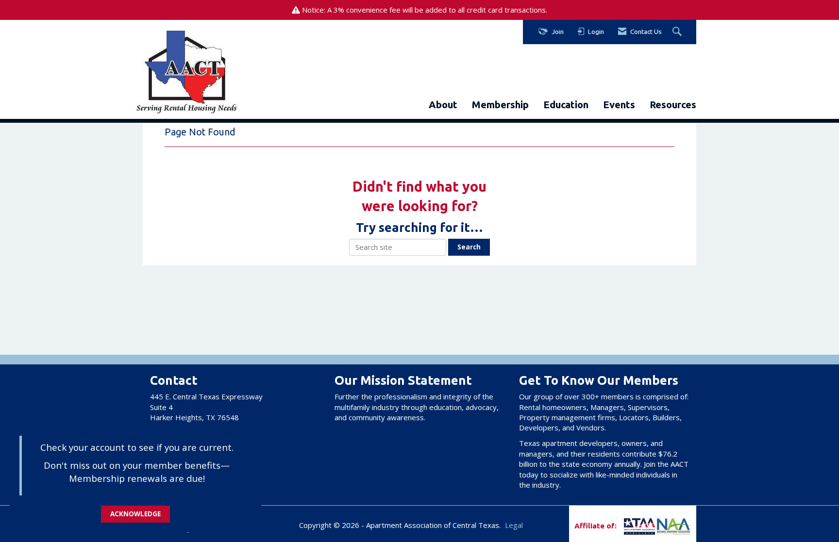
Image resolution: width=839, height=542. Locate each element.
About (443, 104)
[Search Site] (678, 32)
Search (469, 247)
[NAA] (674, 526)
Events (619, 104)
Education (565, 104)
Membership (500, 104)
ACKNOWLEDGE (135, 513)
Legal (514, 525)
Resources (673, 104)
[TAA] (623, 526)
